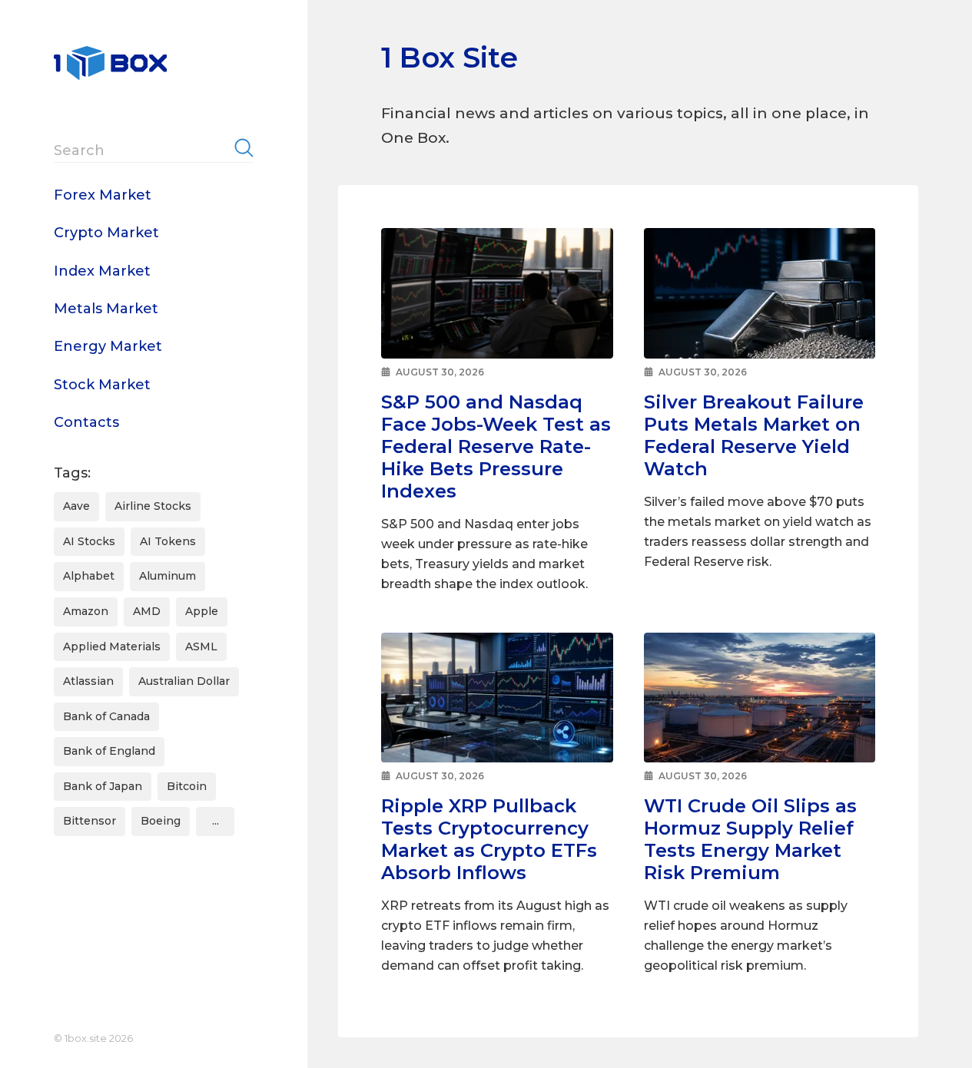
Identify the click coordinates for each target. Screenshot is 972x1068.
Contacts (86, 422)
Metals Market (106, 308)
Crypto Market (106, 232)
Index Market (102, 271)
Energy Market (108, 346)
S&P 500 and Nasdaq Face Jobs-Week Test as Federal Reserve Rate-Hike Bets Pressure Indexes (496, 446)
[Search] (244, 147)
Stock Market (102, 384)
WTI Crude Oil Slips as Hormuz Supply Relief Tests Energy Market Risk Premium (750, 839)
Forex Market (102, 195)
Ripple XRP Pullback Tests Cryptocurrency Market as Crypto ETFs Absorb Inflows (489, 839)
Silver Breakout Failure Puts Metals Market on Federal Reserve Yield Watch (754, 435)
